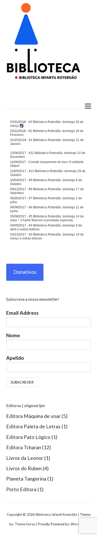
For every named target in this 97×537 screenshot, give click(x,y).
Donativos (24, 272)
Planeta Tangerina (26, 479)
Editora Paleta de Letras (33, 426)
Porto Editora (21, 489)
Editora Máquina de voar (33, 416)
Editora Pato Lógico (28, 437)
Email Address (22, 313)
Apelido (15, 358)
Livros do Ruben (24, 468)
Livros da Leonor (24, 458)
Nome (13, 335)
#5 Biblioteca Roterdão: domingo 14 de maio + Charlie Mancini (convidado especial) (47, 218)
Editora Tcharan (23, 447)
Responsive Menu (88, 106)
